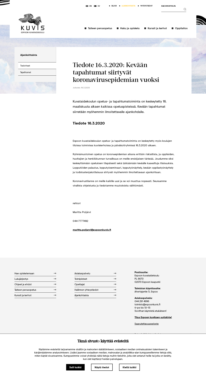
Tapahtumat (25, 72)
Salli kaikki (75, 367)
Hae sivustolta (168, 6)
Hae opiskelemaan (24, 273)
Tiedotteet (25, 65)
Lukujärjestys (21, 279)
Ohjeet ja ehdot (23, 284)
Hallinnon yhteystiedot (86, 289)
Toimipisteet (81, 279)
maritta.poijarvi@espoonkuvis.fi (92, 229)
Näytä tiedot (102, 367)
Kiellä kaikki (129, 367)
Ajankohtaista (82, 295)
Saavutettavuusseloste (147, 323)
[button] (98, 29)
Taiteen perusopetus (100, 28)
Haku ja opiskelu (130, 28)
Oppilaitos (181, 28)
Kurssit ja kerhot (157, 28)
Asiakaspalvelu (82, 273)
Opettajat (80, 284)
